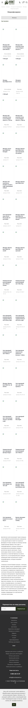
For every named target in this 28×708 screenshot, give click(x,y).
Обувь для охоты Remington (14, 653)
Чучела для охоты (14, 658)
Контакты (14, 620)
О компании (14, 618)
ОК (14, 704)
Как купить (14, 622)
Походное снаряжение (14, 664)
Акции (14, 637)
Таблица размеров (14, 642)
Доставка (14, 627)
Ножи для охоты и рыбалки (14, 666)
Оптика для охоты (14, 656)
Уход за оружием (14, 662)
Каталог (14, 649)
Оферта (14, 633)
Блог (14, 645)
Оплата (14, 624)
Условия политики (17, 700)
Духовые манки (14, 660)
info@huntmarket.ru (15, 677)
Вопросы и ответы (14, 631)
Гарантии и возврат (14, 629)
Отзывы (14, 635)
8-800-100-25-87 (15, 674)
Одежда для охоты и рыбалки (14, 651)
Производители (14, 640)
